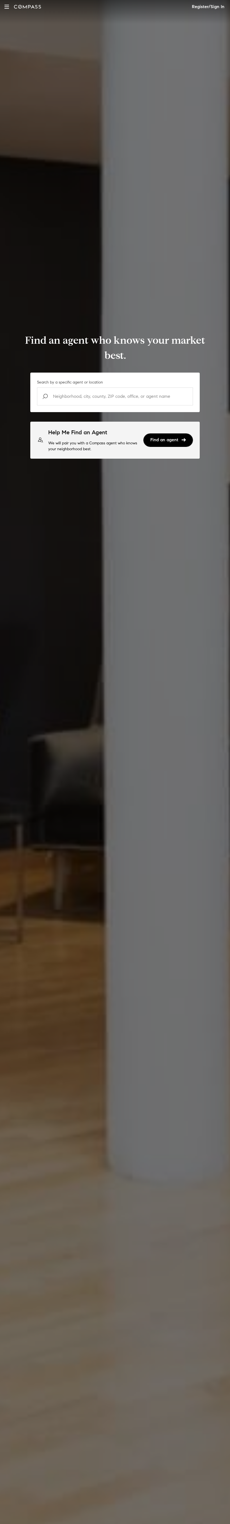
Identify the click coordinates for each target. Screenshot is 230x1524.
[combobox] (115, 396)
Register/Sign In (208, 6)
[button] (6, 6)
